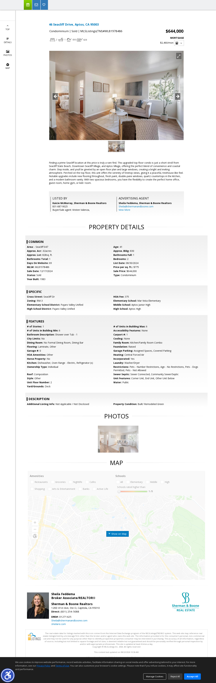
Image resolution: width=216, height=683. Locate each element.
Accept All (192, 676)
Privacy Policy (43, 665)
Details (7, 42)
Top (8, 29)
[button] (7, 675)
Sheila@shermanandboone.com (136, 206)
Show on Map (119, 533)
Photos (8, 55)
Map (8, 68)
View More (124, 209)
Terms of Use (62, 665)
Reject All (175, 676)
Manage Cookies (154, 676)
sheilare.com (58, 624)
